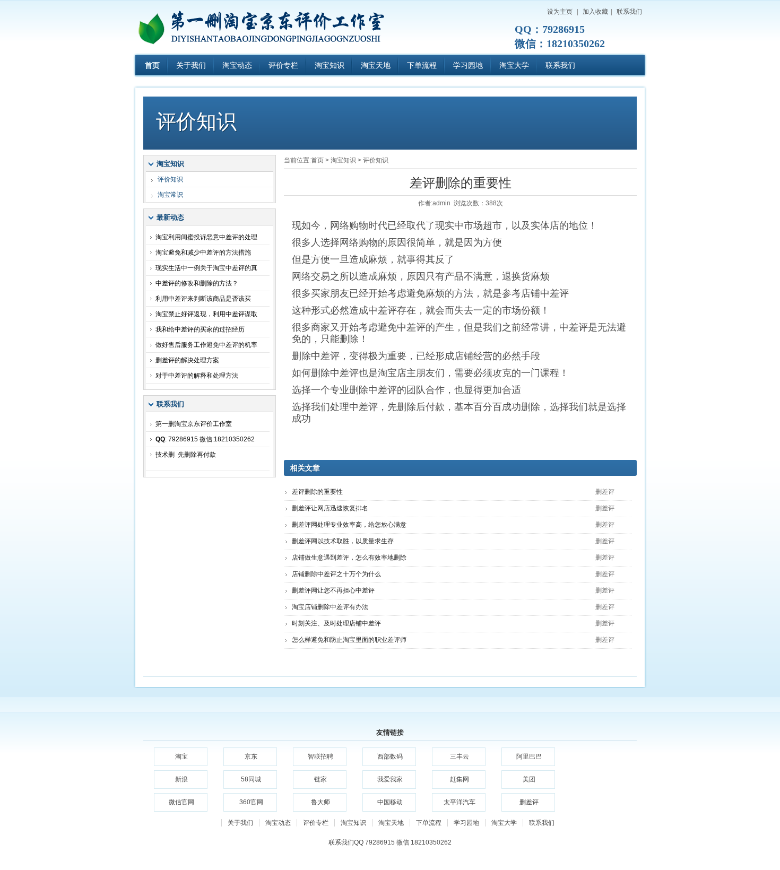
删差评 (529, 802)
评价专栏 (283, 65)
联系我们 (629, 11)
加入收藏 (595, 11)
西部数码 (390, 756)
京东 (251, 756)
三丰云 (459, 756)
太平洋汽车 (459, 802)
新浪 (181, 779)
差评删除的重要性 (317, 491)
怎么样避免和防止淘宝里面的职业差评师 (349, 639)
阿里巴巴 (529, 756)
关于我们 (191, 65)
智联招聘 (320, 756)
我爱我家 (390, 779)
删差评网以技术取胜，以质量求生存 (343, 541)
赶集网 (459, 779)
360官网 (251, 802)
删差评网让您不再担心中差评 (333, 590)
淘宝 (181, 756)
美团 (529, 779)
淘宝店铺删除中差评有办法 (330, 607)
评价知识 (375, 160)
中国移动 (390, 802)
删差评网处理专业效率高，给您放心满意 (349, 524)
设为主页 (560, 11)
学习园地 (468, 65)
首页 (152, 65)
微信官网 (181, 802)
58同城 (251, 779)
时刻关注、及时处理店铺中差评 (336, 623)
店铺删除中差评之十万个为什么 (336, 574)
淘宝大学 (514, 65)
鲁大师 (320, 802)
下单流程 (422, 65)
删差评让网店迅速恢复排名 (330, 508)
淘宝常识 (170, 194)
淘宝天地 (376, 65)
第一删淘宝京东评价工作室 (268, 26)
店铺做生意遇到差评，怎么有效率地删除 (349, 557)
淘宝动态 (237, 65)
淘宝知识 (329, 65)
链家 (320, 779)
